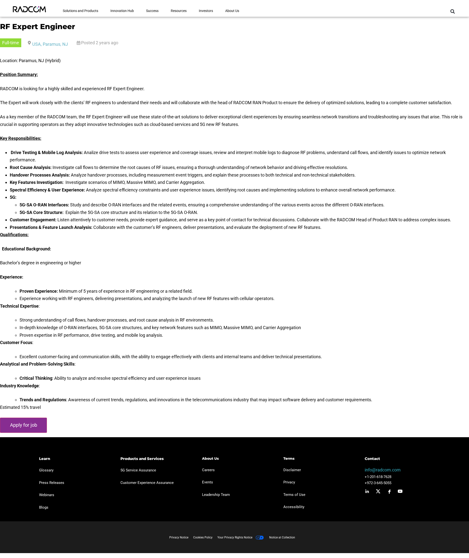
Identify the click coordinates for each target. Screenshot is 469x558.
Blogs (43, 507)
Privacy (289, 482)
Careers (208, 470)
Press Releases (51, 482)
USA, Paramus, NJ (50, 44)
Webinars (46, 495)
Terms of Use (294, 494)
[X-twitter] (378, 491)
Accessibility (293, 507)
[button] (452, 11)
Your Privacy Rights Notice (235, 537)
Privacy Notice (178, 537)
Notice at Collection (282, 537)
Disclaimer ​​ (292, 470)
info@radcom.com (383, 469)
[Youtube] (400, 491)
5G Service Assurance (138, 470)
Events (207, 482)
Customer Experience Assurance (147, 482)
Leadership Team (216, 494)
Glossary (46, 470)
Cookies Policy (203, 537)
